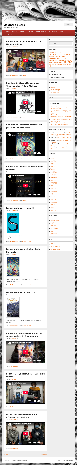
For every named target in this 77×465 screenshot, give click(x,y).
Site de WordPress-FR (55, 92)
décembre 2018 (54, 190)
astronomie (57, 52)
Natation (52, 62)
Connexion (53, 87)
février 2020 (53, 179)
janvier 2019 (53, 188)
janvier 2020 (53, 180)
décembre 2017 (54, 201)
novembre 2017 (54, 202)
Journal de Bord (14, 25)
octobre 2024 (53, 163)
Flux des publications (55, 89)
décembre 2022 (54, 172)
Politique (52, 64)
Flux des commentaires (56, 90)
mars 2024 (53, 166)
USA (52, 66)
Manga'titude (53, 225)
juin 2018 (52, 193)
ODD (67, 61)
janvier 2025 (53, 161)
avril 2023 (53, 171)
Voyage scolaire (57, 66)
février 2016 (53, 209)
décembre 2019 (54, 182)
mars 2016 (53, 207)
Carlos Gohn (66, 55)
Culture (61, 31)
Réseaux (59, 64)
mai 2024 (53, 164)
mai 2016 (53, 204)
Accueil (8, 31)
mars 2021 (53, 176)
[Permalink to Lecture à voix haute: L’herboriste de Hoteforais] (13, 277)
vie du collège (54, 233)
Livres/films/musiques (58, 60)
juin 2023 (52, 168)
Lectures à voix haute (26, 241)
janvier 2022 (53, 174)
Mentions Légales (10, 35)
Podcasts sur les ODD (41, 31)
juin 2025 (52, 158)
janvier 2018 (53, 199)
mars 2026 (53, 157)
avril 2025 (53, 160)
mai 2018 (53, 194)
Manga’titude (30, 31)
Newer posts (43, 454)
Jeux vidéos (62, 56)
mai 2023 (53, 169)
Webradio (14, 31)
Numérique (58, 62)
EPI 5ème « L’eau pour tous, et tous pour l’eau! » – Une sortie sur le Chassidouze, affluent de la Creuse (61, 116)
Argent (51, 52)
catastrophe (52, 56)
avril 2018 (53, 196)
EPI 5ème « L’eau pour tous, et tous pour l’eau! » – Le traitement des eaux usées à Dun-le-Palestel (61, 111)
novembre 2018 (54, 191)
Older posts (7, 454)
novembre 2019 (54, 183)
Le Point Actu (53, 223)
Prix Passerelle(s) (53, 31)
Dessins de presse (55, 220)
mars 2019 (53, 185)
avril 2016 (53, 206)
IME (57, 56)
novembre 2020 (54, 177)
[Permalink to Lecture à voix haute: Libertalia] (13, 318)
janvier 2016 (53, 210)
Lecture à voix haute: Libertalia (20, 292)
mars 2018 (53, 198)
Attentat (62, 52)
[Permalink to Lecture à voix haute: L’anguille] (13, 234)
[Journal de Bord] (38, 21)
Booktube (24, 75)
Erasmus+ (22, 31)
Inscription (53, 86)
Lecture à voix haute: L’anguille (20, 208)
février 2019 (53, 187)
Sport (65, 64)
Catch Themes (69, 460)
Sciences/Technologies (56, 230)
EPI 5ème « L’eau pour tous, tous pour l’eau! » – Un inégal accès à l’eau (61, 134)
